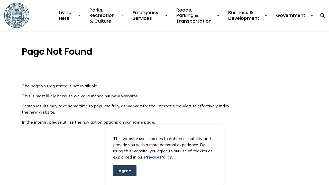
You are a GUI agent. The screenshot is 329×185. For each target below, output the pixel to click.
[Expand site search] (322, 15)
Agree (124, 170)
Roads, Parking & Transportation (194, 15)
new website (124, 95)
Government (290, 15)
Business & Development (243, 15)
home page (143, 122)
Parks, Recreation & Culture (102, 15)
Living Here (66, 15)
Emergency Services (146, 15)
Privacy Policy (158, 157)
